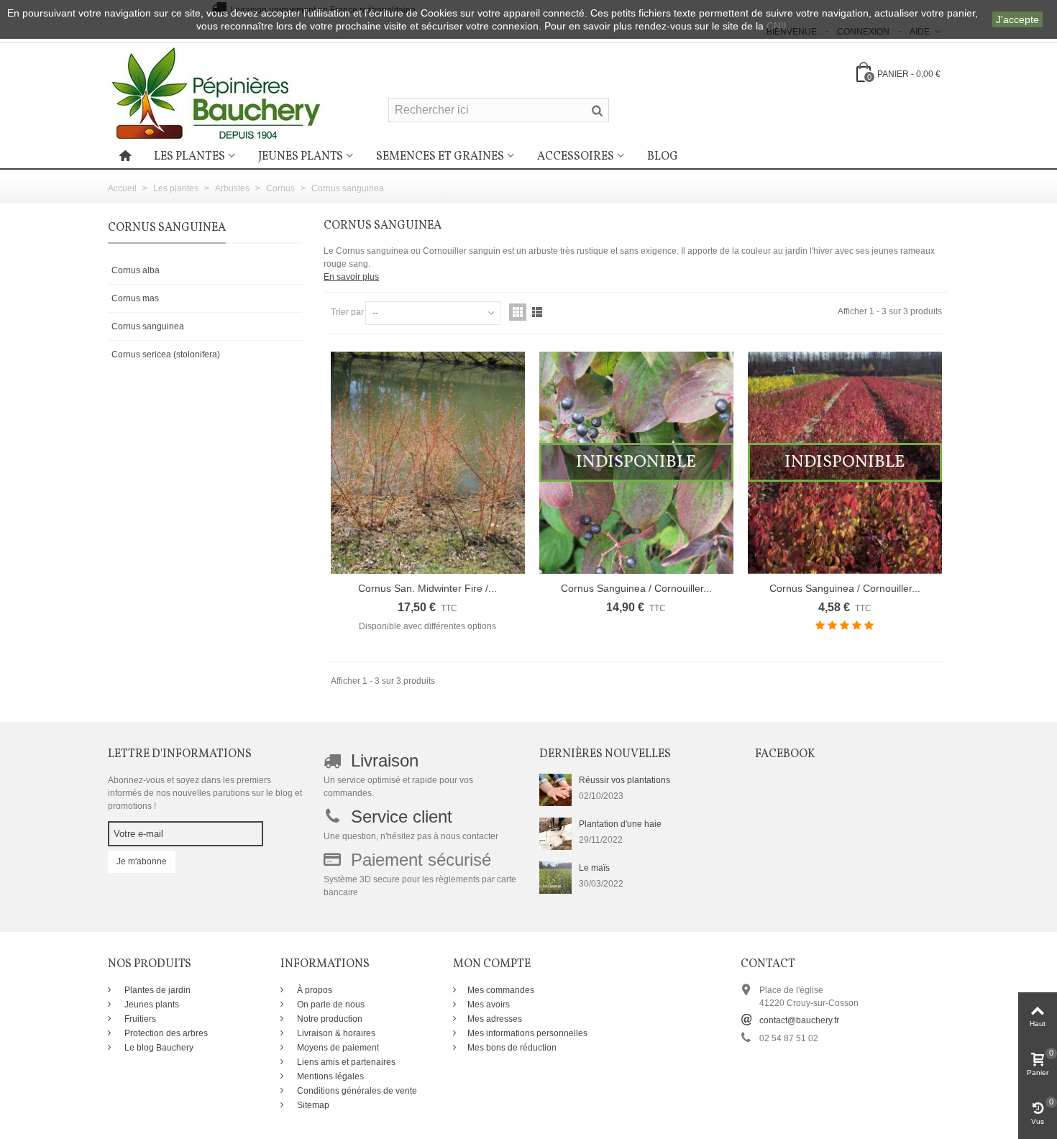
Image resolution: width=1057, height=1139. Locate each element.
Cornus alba (135, 270)
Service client (401, 816)
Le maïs (594, 868)
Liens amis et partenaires (345, 1062)
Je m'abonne (141, 861)
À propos (313, 990)
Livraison (384, 760)
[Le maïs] (555, 877)
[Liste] (537, 312)
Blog (662, 157)
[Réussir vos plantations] (555, 790)
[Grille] (517, 312)
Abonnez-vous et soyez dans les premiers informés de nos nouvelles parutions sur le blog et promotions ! (205, 793)
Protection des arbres (165, 1033)
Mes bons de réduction (512, 1048)
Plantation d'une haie (620, 824)
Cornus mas (135, 298)
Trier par (347, 312)
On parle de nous (330, 1005)
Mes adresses (494, 1019)
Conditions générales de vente (356, 1091)
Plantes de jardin (156, 990)
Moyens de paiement (337, 1048)
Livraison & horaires (335, 1033)
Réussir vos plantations (624, 780)
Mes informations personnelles (527, 1033)
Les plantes (189, 157)
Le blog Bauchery (157, 1048)
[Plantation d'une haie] (555, 833)
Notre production (328, 1019)
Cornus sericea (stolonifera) (165, 354)
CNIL (778, 26)
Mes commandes (500, 990)
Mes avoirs (488, 1005)
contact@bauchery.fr (799, 1020)
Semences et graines (440, 157)
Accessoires (575, 157)
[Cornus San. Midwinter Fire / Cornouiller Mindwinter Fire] (428, 463)
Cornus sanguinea (147, 326)
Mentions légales (329, 1076)
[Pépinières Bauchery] (216, 93)
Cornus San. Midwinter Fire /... (427, 588)
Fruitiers (139, 1019)
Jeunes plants (300, 157)
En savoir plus (351, 277)
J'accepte (1017, 19)
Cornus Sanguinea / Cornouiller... (636, 588)
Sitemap (312, 1105)
